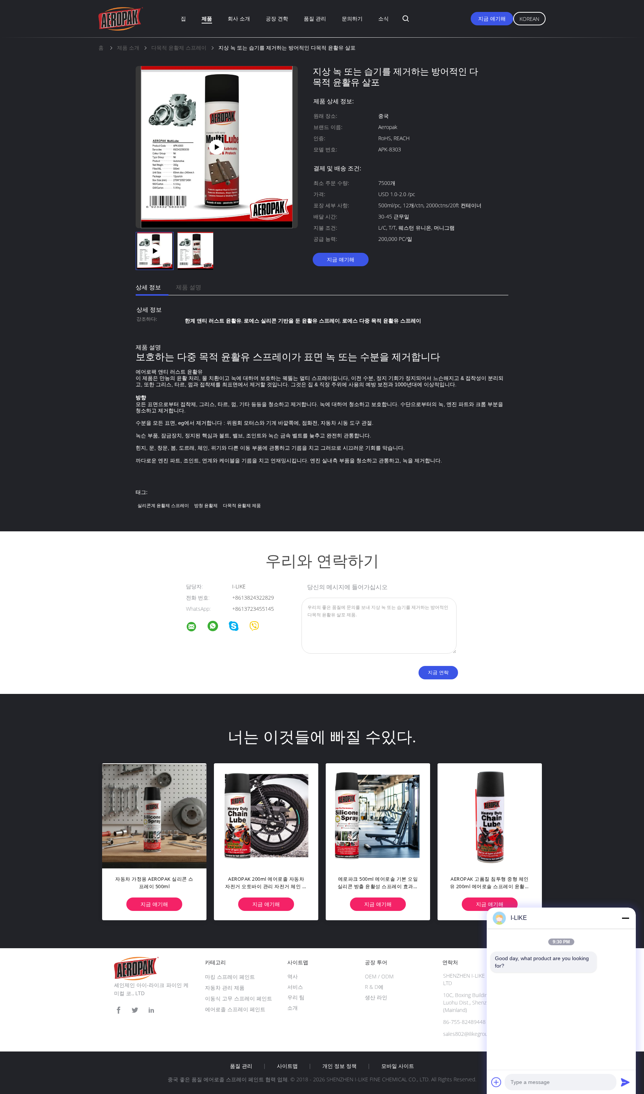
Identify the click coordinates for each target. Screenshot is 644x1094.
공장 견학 (277, 18)
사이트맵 (287, 1066)
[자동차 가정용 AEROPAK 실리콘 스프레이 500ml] (154, 815)
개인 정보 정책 (339, 1066)
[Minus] (625, 918)
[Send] (625, 1082)
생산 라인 (376, 997)
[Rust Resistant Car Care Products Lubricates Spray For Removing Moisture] (217, 146)
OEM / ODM (379, 976)
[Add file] (496, 1082)
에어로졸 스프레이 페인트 (235, 1009)
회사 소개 (239, 18)
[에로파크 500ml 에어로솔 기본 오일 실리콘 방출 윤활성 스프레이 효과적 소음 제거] (378, 815)
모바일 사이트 (397, 1066)
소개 (292, 1007)
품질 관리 (315, 18)
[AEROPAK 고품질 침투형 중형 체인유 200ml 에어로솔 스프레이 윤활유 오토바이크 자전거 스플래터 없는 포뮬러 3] (490, 815)
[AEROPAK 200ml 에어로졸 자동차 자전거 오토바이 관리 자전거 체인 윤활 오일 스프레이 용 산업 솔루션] (266, 815)
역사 (292, 976)
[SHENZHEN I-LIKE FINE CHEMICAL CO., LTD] (196, 627)
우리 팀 (295, 997)
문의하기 (352, 18)
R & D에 (374, 986)
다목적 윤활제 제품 (242, 505)
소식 (383, 18)
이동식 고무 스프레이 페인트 (238, 998)
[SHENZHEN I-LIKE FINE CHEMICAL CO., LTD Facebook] (118, 1010)
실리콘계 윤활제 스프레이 (163, 505)
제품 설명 (188, 287)
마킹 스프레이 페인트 (230, 976)
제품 (207, 18)
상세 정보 (148, 287)
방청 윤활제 (206, 505)
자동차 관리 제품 (224, 987)
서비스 (295, 986)
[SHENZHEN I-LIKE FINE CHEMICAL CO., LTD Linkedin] (151, 1010)
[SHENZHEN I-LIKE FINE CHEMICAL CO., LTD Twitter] (134, 1010)
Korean (529, 18)
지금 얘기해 (492, 18)
